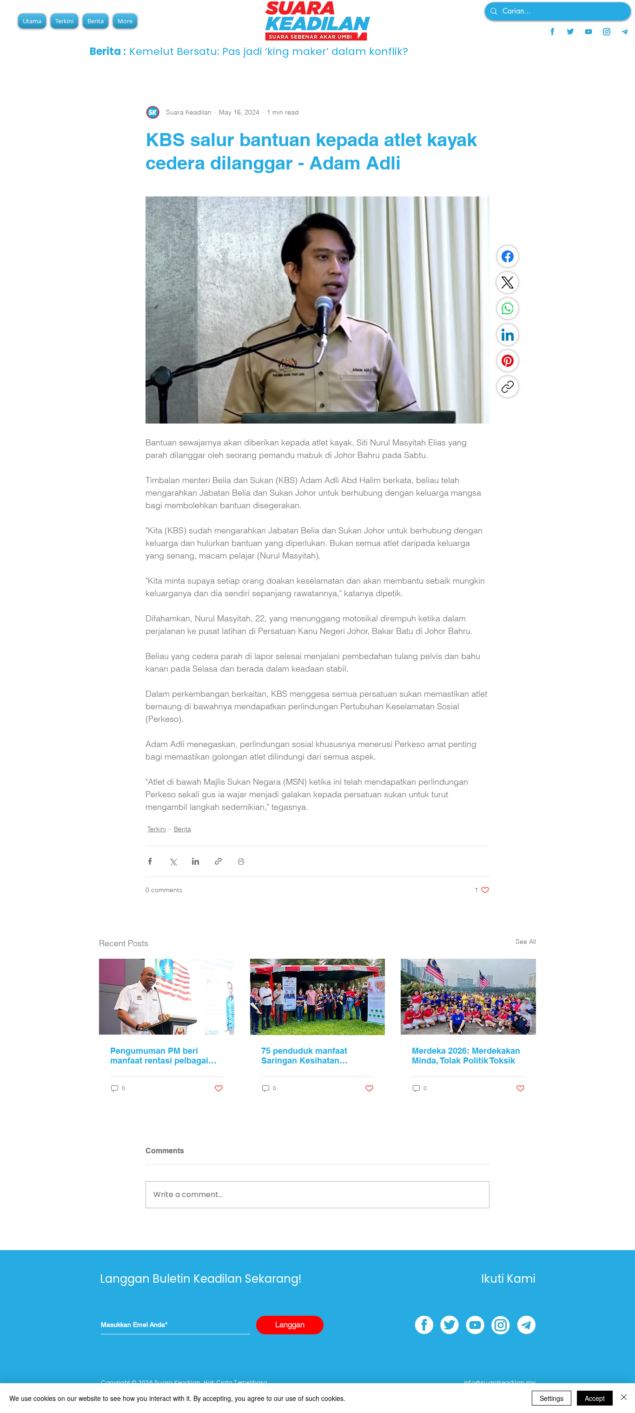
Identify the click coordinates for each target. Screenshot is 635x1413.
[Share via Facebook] (150, 861)
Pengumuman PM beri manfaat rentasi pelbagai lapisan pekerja (159, 1055)
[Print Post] (241, 861)
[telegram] (624, 31)
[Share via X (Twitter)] (172, 861)
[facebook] (552, 31)
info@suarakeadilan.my (500, 1382)
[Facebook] (507, 256)
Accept (595, 1398)
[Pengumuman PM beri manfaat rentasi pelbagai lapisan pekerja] (166, 997)
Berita (182, 829)
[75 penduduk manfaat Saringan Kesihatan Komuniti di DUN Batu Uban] (317, 997)
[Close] (623, 1398)
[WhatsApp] (507, 308)
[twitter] (570, 31)
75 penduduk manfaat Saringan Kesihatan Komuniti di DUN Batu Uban (316, 1055)
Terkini (156, 829)
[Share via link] (218, 861)
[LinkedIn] (507, 334)
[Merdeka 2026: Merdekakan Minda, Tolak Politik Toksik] (468, 997)
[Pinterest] (507, 360)
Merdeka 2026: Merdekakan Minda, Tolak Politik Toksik (466, 1055)
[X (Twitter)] (507, 282)
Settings (551, 1398)
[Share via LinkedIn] (195, 861)
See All (526, 941)
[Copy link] (507, 386)
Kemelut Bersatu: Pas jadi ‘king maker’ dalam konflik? (268, 51)
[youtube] (588, 31)
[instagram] (606, 31)
